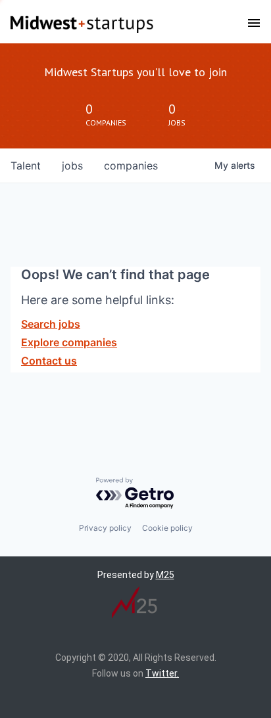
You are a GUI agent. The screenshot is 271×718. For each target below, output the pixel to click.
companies (131, 165)
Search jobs (50, 323)
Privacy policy (105, 528)
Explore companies (69, 342)
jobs (72, 165)
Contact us (49, 360)
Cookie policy (167, 528)
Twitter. (162, 673)
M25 (165, 575)
